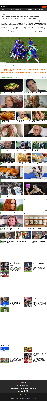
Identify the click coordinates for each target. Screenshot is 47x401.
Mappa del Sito (25, 388)
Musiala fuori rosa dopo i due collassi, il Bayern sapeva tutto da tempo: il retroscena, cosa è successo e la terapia (23, 73)
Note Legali (16, 398)
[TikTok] (24, 392)
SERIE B (7, 9)
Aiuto (35, 398)
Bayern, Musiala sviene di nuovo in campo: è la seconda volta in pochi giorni (16, 75)
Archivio (34, 388)
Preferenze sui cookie (30, 398)
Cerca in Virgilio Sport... (23, 385)
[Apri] (1, 6)
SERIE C (12, 9)
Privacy (20, 398)
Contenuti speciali (14, 388)
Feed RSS (30, 388)
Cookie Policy (24, 398)
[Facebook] (19, 392)
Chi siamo (12, 398)
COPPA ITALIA (18, 9)
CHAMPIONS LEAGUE (27, 9)
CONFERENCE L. (42, 9)
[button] (45, 9)
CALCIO (4, 14)
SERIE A (2, 9)
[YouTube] (22, 392)
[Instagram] (27, 392)
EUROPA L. (35, 9)
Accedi (44, 6)
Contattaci (21, 388)
